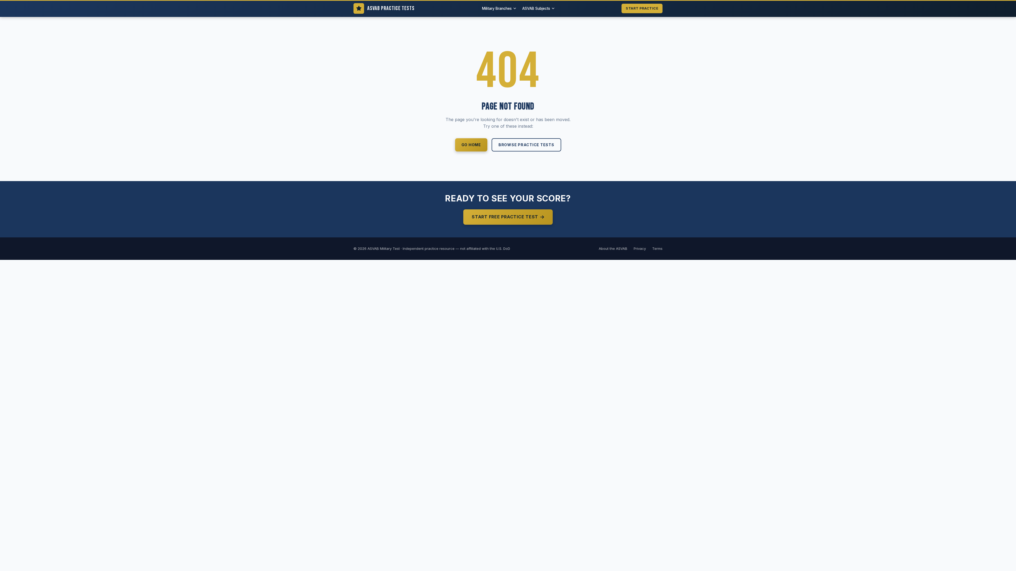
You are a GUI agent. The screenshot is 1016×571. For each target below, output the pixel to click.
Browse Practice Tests (526, 144)
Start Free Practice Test (505, 216)
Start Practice (642, 8)
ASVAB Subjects (536, 8)
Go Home (471, 144)
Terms (657, 248)
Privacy (640, 248)
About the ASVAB (613, 248)
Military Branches (497, 8)
